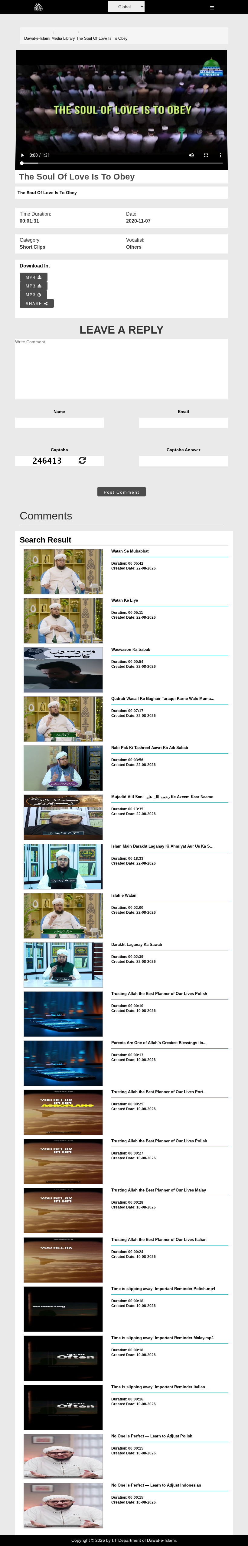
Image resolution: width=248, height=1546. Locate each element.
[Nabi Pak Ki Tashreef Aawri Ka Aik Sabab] (63, 768)
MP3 (32, 286)
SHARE (35, 303)
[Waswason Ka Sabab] (63, 670)
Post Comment (121, 492)
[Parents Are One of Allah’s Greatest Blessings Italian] (63, 1063)
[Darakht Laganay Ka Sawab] (63, 965)
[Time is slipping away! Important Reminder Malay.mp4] (63, 1358)
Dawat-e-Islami (37, 38)
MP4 (32, 277)
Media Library (63, 38)
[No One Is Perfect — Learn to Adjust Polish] (63, 1456)
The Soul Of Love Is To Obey (102, 38)
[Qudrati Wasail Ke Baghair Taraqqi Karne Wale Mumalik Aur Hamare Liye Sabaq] (63, 719)
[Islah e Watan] (63, 916)
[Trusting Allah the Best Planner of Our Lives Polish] (63, 1014)
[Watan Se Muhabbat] (63, 571)
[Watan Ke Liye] (63, 621)
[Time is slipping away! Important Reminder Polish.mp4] (63, 1309)
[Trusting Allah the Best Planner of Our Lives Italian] (63, 1260)
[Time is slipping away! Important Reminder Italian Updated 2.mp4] (63, 1407)
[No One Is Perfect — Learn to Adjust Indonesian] (63, 1505)
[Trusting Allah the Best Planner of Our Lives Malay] (63, 1210)
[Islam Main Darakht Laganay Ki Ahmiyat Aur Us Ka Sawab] (63, 866)
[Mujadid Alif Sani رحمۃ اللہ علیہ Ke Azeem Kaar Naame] (63, 817)
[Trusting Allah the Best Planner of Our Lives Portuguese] (63, 1112)
